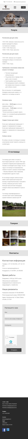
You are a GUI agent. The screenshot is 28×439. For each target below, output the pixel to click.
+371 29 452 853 (8, 1)
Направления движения (20, 1)
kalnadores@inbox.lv (13, 268)
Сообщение (8, 325)
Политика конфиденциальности (9, 405)
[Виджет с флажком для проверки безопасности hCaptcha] (11, 340)
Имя (6, 312)
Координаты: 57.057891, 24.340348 (12, 270)
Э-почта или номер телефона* (13, 319)
